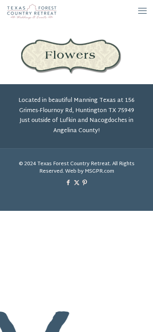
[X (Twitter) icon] (77, 183)
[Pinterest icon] (85, 183)
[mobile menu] (142, 11)
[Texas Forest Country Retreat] (32, 12)
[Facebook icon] (68, 183)
